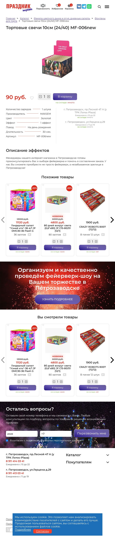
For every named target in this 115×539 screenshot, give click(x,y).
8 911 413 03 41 (15, 473)
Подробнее (23, 529)
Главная (10, 18)
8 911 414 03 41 (15, 461)
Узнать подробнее (57, 299)
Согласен (42, 531)
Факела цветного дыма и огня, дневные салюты (62, 18)
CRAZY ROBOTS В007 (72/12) (92, 228)
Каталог (24, 18)
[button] (2, 220)
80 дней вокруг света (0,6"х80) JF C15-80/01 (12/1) (57, 228)
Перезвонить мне (91, 433)
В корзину (65, 96)
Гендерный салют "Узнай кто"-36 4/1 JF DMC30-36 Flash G (23, 228)
